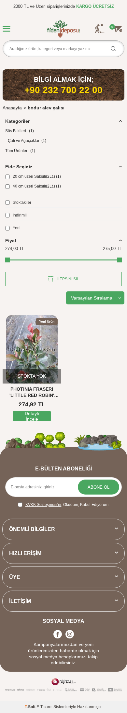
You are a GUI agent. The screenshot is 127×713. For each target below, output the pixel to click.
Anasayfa (12, 107)
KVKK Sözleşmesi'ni (43, 504)
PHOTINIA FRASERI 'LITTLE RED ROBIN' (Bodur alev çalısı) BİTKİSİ (32, 392)
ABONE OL (98, 487)
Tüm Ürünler (20, 150)
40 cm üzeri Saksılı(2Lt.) (36, 186)
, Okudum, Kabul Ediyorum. (67, 504)
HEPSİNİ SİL (68, 279)
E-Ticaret (44, 707)
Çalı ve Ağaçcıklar (27, 140)
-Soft (30, 707)
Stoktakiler (21, 202)
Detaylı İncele (32, 416)
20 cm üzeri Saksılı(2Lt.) (36, 176)
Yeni (16, 228)
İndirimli (19, 215)
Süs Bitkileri (19, 131)
